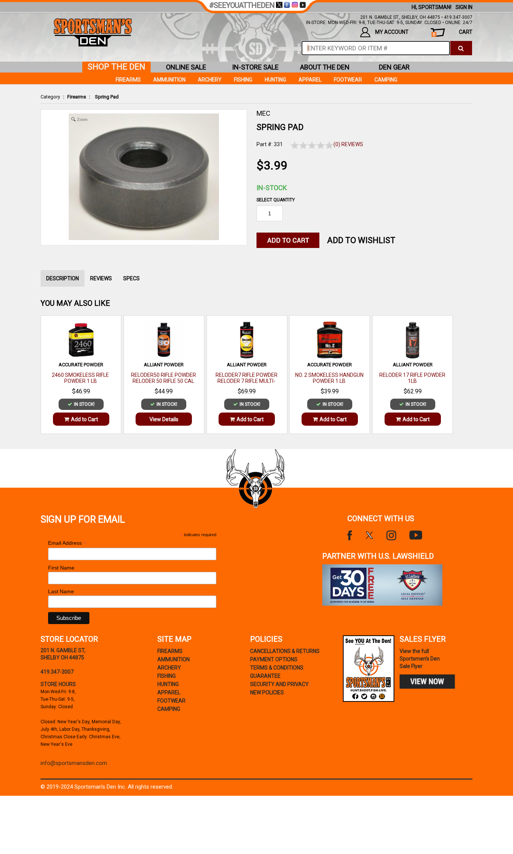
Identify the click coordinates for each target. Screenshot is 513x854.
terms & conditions (276, 668)
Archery (210, 80)
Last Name (61, 591)
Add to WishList (361, 240)
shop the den (116, 66)
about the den (325, 67)
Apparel (310, 80)
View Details (163, 419)
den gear (394, 67)
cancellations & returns (285, 651)
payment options (273, 659)
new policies (267, 692)
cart (452, 33)
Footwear (348, 80)
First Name (61, 568)
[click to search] (461, 48)
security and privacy (279, 684)
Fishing (243, 80)
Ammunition (169, 80)
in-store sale (255, 67)
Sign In (464, 7)
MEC (263, 113)
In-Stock (271, 188)
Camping (385, 80)
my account (392, 32)
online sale (186, 67)
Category (50, 97)
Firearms (76, 97)
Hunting (275, 80)
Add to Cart (84, 419)
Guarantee (265, 676)
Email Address (67, 543)
